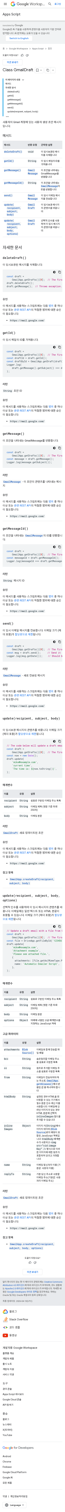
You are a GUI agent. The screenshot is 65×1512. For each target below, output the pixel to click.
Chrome (7, 1461)
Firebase (7, 1467)
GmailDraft (31, 206)
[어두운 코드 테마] (54, 272)
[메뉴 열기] (5, 4)
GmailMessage (33, 172)
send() (8, 195)
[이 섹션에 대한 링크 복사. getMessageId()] (32, 529)
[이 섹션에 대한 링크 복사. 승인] (11, 299)
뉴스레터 (7, 1424)
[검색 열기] (50, 4)
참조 (50, 48)
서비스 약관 (8, 1374)
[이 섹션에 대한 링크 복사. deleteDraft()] (30, 258)
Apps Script (11, 14)
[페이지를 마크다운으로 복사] (48, 70)
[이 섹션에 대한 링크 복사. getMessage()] (28, 434)
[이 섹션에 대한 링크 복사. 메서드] (15, 136)
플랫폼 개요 (8, 1353)
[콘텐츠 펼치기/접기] (23, 80)
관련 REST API (22, 309)
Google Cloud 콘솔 (12, 1399)
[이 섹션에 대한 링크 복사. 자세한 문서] (25, 248)
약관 (5, 1496)
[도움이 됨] (22, 55)
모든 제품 (7, 1483)
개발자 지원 (8, 1369)
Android (7, 1456)
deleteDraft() (13, 151)
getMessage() (12, 170)
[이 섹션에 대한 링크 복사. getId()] (19, 333)
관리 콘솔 (7, 1389)
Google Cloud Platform (14, 1472)
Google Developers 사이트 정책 (22, 1292)
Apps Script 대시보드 (13, 1394)
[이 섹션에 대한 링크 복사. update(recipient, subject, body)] (6, 723)
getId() (9, 160)
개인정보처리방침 (19, 1496)
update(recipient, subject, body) (12, 209)
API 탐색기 (8, 1405)
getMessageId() (14, 182)
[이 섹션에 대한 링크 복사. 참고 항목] (16, 873)
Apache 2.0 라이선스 (14, 1288)
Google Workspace (18, 48)
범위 (51, 305)
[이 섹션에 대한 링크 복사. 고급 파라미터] (21, 1034)
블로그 (6, 1419)
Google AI (8, 1477)
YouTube (7, 1435)
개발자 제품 (8, 1358)
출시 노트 (7, 1364)
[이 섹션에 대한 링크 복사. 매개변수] (16, 785)
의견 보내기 (12, 62)
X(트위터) (7, 1430)
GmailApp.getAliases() (47, 1082)
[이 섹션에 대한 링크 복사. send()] (17, 624)
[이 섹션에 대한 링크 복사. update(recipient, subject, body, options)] (21, 900)
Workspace (37, 4)
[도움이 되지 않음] (27, 55)
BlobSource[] (28, 1051)
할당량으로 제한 (24, 634)
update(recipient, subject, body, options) (12, 227)
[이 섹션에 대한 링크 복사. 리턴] (11, 384)
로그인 (57, 4)
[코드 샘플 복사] (59, 272)
